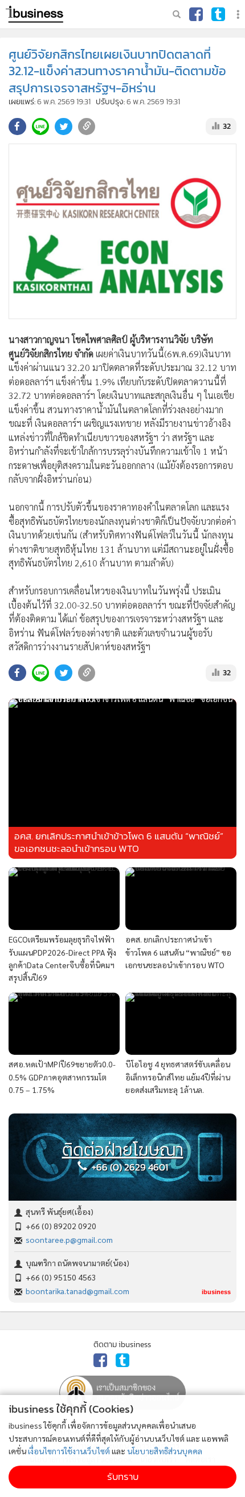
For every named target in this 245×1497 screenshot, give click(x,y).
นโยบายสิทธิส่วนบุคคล (164, 1451)
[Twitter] (218, 14)
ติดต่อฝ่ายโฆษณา (122, 1150)
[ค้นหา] (177, 14)
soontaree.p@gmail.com (69, 1239)
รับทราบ (122, 1477)
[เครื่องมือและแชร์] (239, 14)
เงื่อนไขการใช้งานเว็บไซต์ (69, 1451)
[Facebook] (196, 14)
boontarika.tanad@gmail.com (77, 1291)
